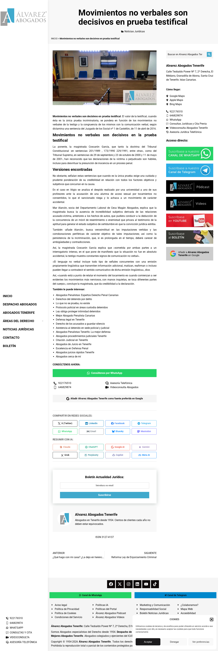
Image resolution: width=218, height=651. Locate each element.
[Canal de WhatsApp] (189, 153)
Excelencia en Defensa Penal (72, 348)
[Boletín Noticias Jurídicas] (189, 237)
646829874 (16, 622)
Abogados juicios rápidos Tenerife (75, 352)
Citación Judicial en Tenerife (72, 340)
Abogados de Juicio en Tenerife (73, 344)
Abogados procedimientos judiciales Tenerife (81, 336)
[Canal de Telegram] (189, 170)
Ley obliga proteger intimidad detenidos (78, 311)
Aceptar (148, 641)
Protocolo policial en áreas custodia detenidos (82, 307)
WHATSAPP (16, 627)
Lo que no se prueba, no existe (73, 303)
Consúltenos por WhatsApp (106, 373)
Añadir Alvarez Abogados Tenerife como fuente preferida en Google (107, 398)
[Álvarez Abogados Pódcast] (189, 187)
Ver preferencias (200, 641)
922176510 (16, 618)
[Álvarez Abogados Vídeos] (189, 203)
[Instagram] (129, 584)
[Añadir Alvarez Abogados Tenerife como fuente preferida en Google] (189, 253)
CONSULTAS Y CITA (21, 632)
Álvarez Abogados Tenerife (95, 641)
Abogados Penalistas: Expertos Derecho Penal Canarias (87, 295)
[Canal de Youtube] (189, 220)
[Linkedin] (137, 584)
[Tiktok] (155, 584)
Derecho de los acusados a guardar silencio (80, 323)
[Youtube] (146, 584)
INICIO (54, 38)
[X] (120, 584)
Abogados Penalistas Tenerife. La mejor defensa (83, 331)
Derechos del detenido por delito (74, 299)
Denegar (174, 641)
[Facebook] (111, 584)
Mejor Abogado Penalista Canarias (75, 315)
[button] (211, 619)
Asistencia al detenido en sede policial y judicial (82, 327)
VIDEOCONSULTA (19, 637)
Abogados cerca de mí (68, 356)
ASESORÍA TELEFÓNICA (23, 642)
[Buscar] (209, 54)
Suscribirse (104, 495)
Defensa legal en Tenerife (70, 319)
